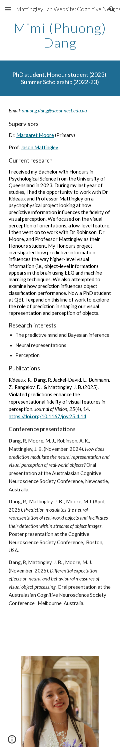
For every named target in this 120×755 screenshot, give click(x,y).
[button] (8, 9)
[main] (60, 35)
